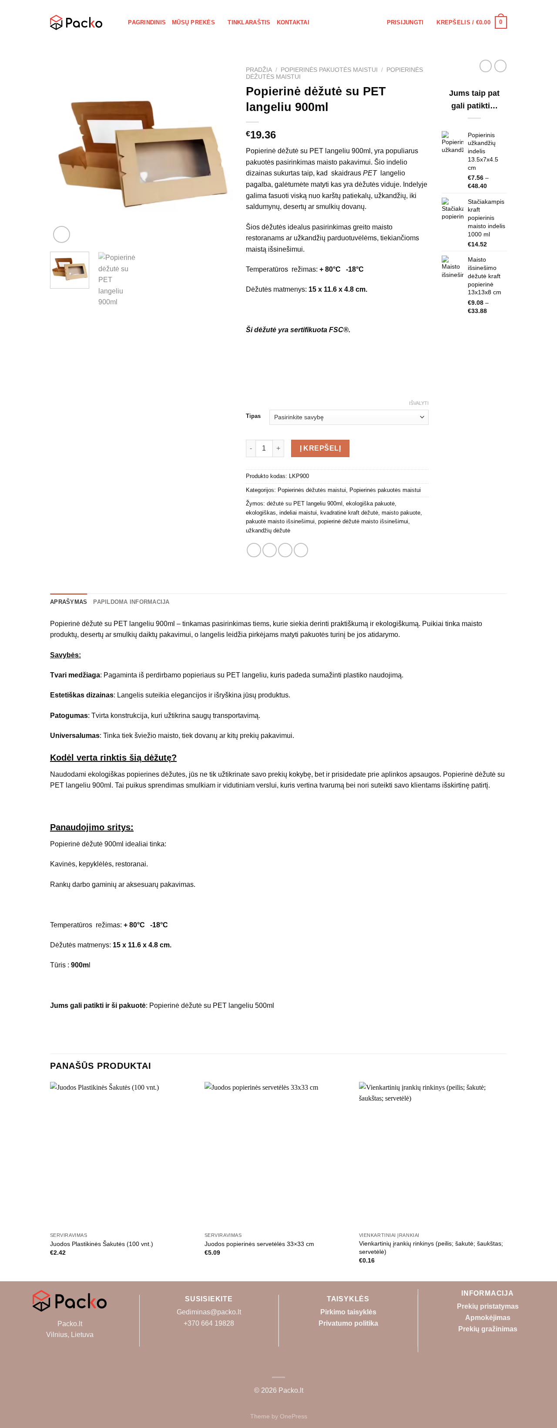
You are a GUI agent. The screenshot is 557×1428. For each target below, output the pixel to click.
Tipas (253, 416)
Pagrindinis (147, 22)
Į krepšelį (320, 448)
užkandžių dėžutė (268, 530)
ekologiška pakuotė (370, 503)
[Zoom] (61, 234)
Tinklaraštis (249, 22)
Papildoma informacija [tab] (131, 602)
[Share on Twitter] (269, 550)
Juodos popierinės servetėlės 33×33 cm (259, 1243)
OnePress (293, 1416)
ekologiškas (261, 512)
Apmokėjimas (487, 1317)
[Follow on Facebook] (278, 1364)
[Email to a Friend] (285, 550)
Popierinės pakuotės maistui (329, 70)
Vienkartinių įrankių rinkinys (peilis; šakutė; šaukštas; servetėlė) (431, 1247)
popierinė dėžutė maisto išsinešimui (363, 521)
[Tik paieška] (118, 22)
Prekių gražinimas (487, 1329)
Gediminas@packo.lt (209, 1312)
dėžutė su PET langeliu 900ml (304, 503)
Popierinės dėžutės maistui (312, 490)
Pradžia (259, 70)
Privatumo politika (348, 1323)
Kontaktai (293, 22)
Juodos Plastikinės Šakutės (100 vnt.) (101, 1243)
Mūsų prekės (193, 22)
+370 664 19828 (209, 1323)
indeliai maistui (298, 512)
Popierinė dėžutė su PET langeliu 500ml (211, 1005)
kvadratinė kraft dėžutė (349, 512)
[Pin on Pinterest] (301, 550)
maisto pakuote (401, 512)
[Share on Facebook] (254, 550)
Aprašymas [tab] (68, 602)
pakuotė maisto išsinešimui (280, 521)
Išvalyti (419, 403)
